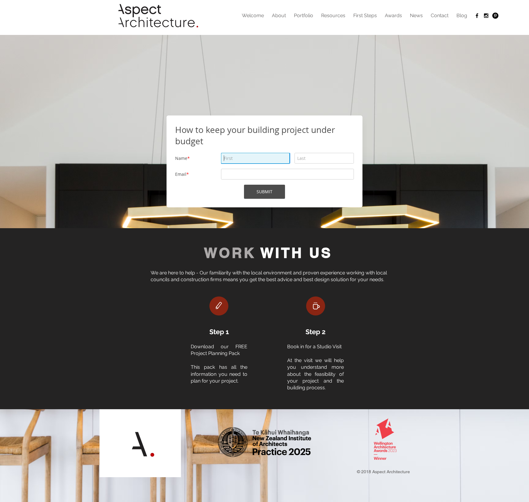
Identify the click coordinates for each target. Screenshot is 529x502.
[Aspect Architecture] (477, 16)
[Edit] (218, 305)
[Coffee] (315, 305)
